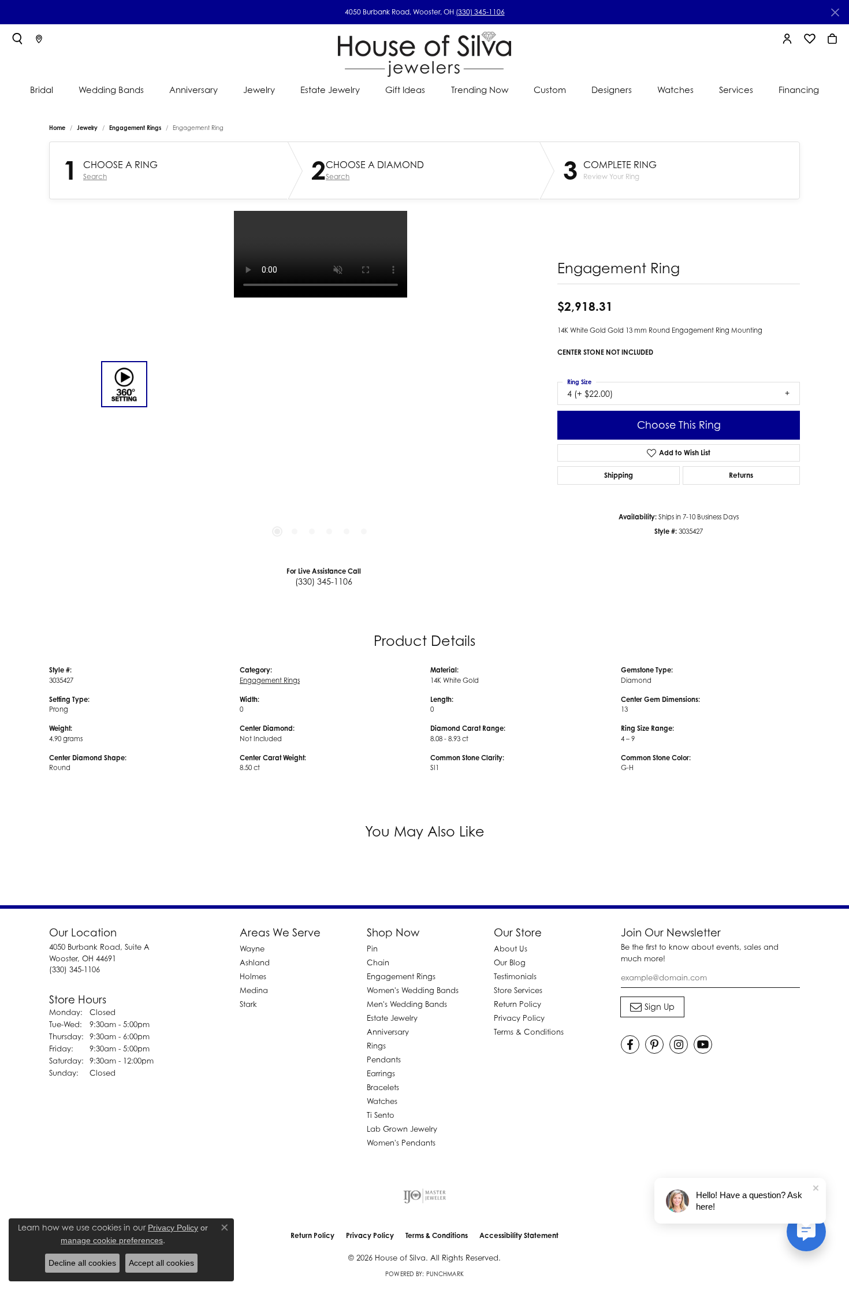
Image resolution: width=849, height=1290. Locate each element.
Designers (611, 89)
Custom (550, 89)
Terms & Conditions (529, 1031)
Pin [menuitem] (372, 948)
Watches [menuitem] (382, 1101)
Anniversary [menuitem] (388, 1031)
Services (736, 89)
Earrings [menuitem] (381, 1073)
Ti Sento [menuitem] (380, 1115)
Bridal (41, 89)
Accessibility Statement (518, 1235)
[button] (17, 38)
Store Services (518, 990)
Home (57, 127)
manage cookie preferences (112, 1240)
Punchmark (445, 1273)
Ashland (255, 962)
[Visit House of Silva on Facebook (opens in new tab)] (630, 1044)
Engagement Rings (135, 127)
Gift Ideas (405, 89)
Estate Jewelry (330, 89)
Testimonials (515, 976)
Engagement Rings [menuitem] (401, 976)
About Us (510, 948)
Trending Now (479, 89)
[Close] (835, 12)
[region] (320, 384)
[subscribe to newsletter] (652, 1007)
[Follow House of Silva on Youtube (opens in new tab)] (703, 1044)
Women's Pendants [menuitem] (401, 1142)
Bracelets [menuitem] (383, 1087)
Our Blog (510, 962)
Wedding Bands (111, 89)
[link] (39, 38)
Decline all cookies (82, 1262)
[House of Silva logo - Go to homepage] (424, 51)
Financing (799, 89)
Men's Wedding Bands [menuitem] (407, 1004)
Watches (675, 89)
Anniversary (193, 89)
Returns (741, 475)
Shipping (618, 475)
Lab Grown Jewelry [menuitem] (402, 1128)
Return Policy (517, 1004)
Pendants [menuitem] (384, 1059)
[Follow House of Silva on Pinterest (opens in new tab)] (654, 1044)
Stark (248, 1004)
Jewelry (259, 89)
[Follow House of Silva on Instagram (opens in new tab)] (678, 1044)
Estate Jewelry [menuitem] (392, 1018)
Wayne (252, 948)
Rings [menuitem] (376, 1045)
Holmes (253, 976)
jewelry (87, 127)
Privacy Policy (519, 1018)
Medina (254, 990)
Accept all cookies (161, 1262)
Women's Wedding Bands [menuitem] (413, 990)
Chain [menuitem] (378, 962)
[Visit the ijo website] (424, 1195)
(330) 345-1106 (480, 12)
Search (95, 177)
